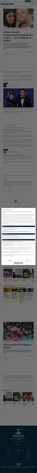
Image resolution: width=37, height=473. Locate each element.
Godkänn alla (27, 260)
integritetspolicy (11, 255)
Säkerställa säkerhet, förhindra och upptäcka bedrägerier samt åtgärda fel (12, 241)
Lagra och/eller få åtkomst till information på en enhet (9, 227)
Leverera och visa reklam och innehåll (7, 243)
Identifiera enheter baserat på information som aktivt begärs (10, 237)
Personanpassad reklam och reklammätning (8, 229)
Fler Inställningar (10, 260)
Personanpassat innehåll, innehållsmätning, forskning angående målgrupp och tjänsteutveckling (15, 231)
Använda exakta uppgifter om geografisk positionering (9, 235)
